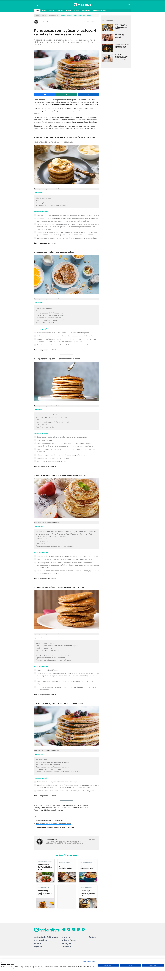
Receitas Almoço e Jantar (45, 861)
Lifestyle (66, 937)
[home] (82, 4)
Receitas (68, 10)
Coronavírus (40, 940)
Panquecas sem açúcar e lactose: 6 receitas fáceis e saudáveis (76, 15)
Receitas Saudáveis (53, 15)
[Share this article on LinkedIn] (88, 94)
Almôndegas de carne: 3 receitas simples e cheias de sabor (45, 867)
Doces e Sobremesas (86, 862)
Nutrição (60, 10)
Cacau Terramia (73, 808)
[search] (129, 5)
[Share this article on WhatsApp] (66, 94)
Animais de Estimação (99, 10)
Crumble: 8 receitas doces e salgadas (88, 867)
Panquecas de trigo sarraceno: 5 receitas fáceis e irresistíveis (55, 827)
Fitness (76, 10)
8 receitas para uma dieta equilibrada (66, 867)
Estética (51, 10)
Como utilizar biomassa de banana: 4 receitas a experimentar (88, 893)
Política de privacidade (89, 961)
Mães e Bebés (86, 10)
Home (37, 10)
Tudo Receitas (46, 808)
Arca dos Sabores (59, 808)
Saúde (44, 10)
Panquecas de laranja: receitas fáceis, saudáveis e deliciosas (44, 893)
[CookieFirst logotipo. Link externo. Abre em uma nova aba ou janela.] (2, 962)
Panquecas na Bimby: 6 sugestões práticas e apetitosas (53, 823)
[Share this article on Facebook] (45, 94)
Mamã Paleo (45, 810)
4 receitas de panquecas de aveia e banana (49, 820)
